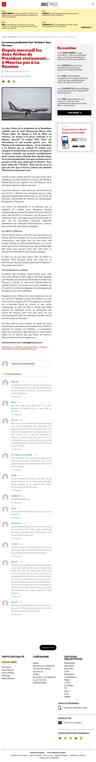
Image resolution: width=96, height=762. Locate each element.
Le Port (67, 683)
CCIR (66, 671)
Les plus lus (38, 671)
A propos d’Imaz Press (19, 755)
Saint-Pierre (69, 674)
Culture (36, 674)
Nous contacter (35, 755)
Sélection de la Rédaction (44, 666)
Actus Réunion (8, 670)
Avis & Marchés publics (56, 752)
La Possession (70, 677)
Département (69, 663)
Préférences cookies (77, 755)
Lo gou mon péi (39, 680)
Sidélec (67, 697)
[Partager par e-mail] (3, 81)
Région (67, 680)
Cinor (66, 691)
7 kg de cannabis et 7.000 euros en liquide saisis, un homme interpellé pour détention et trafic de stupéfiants (20, 15)
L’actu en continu (9, 662)
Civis (66, 694)
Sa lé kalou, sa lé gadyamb (44, 677)
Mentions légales (61, 755)
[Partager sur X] (14, 81)
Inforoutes (6, 676)
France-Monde (8, 673)
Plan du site (48, 755)
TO (65, 688)
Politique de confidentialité (49, 758)
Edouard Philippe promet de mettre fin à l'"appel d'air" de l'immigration (59, 25)
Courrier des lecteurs (42, 669)
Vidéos (36, 663)
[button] (4, 4)
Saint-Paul (68, 669)
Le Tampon (69, 685)
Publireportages (39, 683)
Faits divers (6, 667)
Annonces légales (37, 752)
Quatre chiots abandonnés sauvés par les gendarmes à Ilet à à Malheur (60, 14)
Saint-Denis (69, 666)
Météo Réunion (8, 678)
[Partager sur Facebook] (9, 81)
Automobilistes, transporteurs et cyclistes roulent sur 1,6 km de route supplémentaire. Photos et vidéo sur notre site (19, 26)
